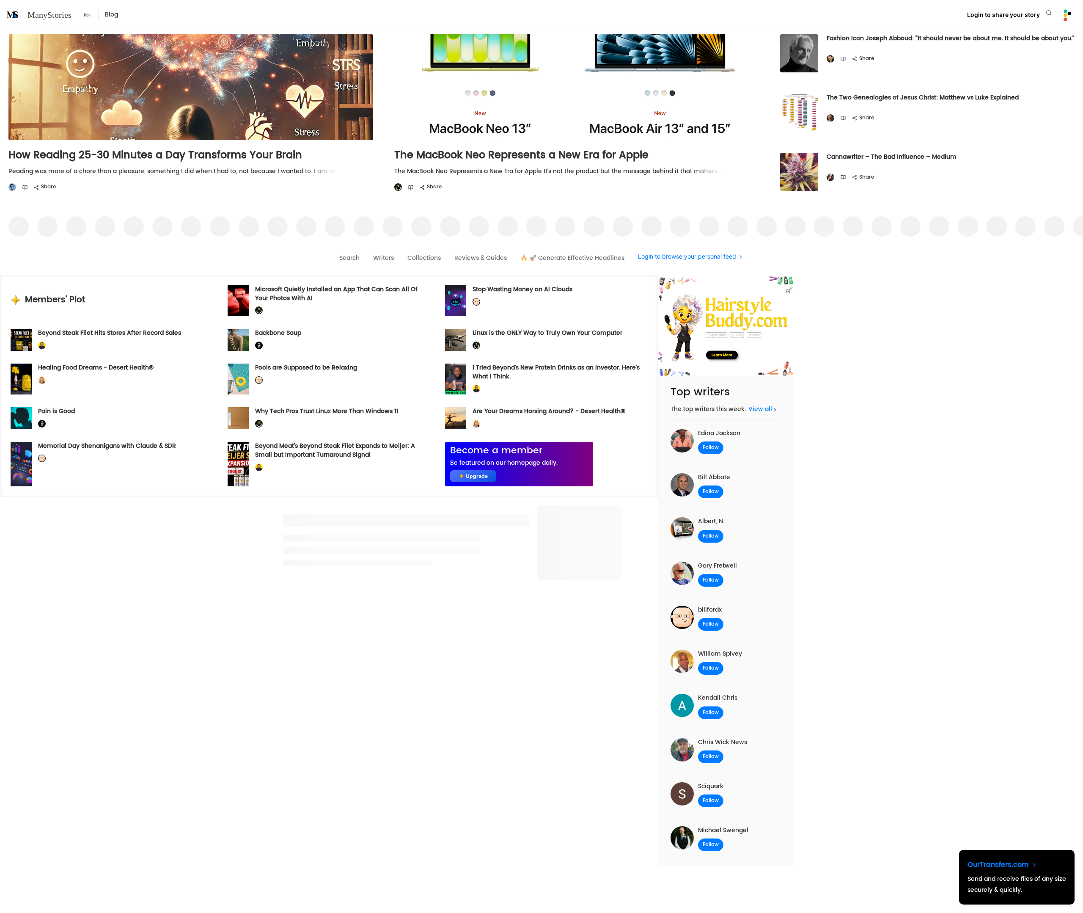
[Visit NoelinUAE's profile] (830, 118)
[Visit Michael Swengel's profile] (398, 187)
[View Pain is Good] (21, 418)
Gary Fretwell (717, 566)
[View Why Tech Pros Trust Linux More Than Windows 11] (238, 418)
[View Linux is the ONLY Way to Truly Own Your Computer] (455, 340)
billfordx (710, 610)
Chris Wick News (722, 742)
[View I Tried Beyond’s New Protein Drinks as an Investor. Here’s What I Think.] (455, 379)
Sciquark (710, 786)
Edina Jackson (719, 433)
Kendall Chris (717, 698)
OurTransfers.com (999, 864)
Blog (111, 14)
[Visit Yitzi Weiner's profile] (830, 59)
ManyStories (49, 14)
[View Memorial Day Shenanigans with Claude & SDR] (21, 464)
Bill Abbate (714, 477)
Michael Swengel (723, 830)
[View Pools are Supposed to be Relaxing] (238, 379)
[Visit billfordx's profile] (476, 302)
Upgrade (477, 476)
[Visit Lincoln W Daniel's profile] (42, 345)
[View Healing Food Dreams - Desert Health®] (21, 379)
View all (760, 409)
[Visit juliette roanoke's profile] (259, 345)
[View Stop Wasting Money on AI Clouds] (455, 300)
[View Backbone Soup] (238, 340)
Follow (711, 448)
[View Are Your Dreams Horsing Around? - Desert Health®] (455, 418)
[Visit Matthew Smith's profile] (830, 177)
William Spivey (720, 654)
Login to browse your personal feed (687, 257)
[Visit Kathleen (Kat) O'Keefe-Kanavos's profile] (42, 380)
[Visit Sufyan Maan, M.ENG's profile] (12, 187)
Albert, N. (711, 521)
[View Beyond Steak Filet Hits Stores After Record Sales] (21, 340)
